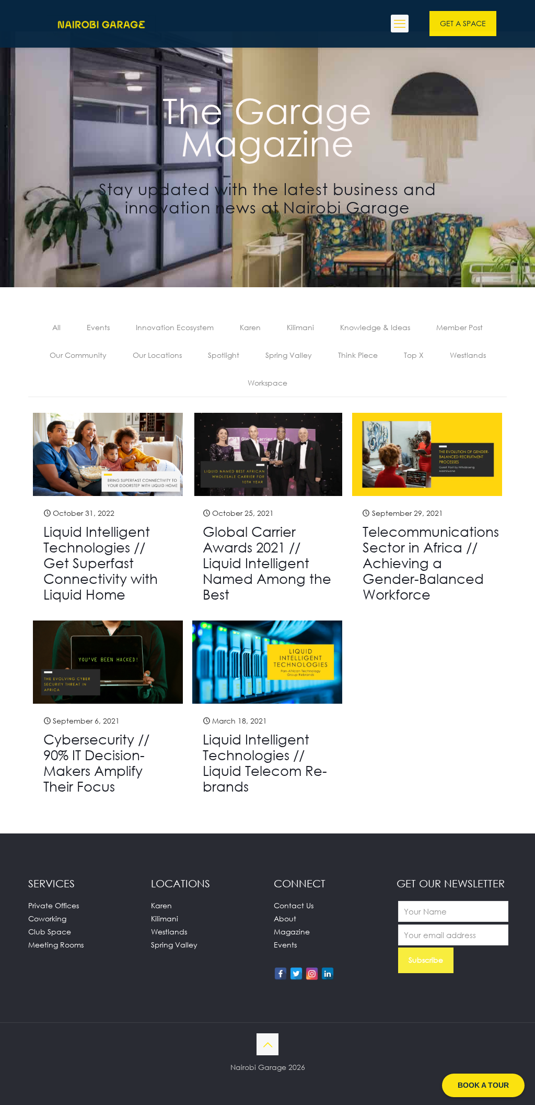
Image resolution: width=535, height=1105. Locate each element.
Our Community (78, 355)
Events (98, 327)
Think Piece (358, 355)
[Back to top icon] (267, 1044)
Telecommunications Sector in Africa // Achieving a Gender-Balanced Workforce (431, 563)
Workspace (267, 382)
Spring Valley (288, 355)
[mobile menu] (400, 23)
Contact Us (293, 905)
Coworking (47, 918)
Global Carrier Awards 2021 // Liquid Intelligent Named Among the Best (267, 563)
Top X (414, 355)
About (285, 918)
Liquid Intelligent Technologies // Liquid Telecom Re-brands (265, 763)
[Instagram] (312, 973)
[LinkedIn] (327, 973)
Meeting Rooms (56, 944)
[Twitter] (296, 973)
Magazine (292, 931)
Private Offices (53, 905)
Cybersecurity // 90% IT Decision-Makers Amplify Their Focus (96, 763)
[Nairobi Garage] (101, 23)
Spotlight (223, 355)
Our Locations (157, 355)
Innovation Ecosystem (175, 327)
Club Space (49, 931)
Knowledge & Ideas (375, 327)
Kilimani (300, 327)
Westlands (468, 355)
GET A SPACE (463, 23)
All (56, 327)
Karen (250, 327)
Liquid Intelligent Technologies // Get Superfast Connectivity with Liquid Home (100, 563)
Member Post (459, 327)
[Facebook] (280, 973)
